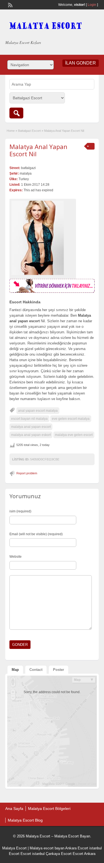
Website (15, 557)
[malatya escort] (52, 292)
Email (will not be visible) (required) (36, 534)
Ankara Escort (76, 848)
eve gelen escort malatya (71, 419)
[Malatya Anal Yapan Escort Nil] (42, 238)
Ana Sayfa (14, 808)
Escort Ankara (84, 854)
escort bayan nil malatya (29, 419)
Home (11, 130)
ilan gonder (80, 63)
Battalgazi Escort (29, 130)
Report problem (26, 473)
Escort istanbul (33, 854)
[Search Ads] (16, 113)
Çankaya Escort (59, 854)
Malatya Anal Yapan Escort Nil (38, 150)
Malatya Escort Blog (25, 820)
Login (92, 5)
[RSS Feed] (9, 4)
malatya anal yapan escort (31, 427)
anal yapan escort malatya (38, 411)
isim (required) (20, 511)
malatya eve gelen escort (74, 435)
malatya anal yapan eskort (31, 435)
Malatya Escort (14, 848)
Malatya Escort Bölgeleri (49, 808)
